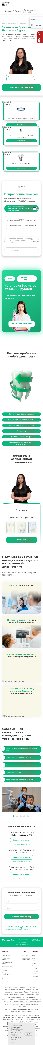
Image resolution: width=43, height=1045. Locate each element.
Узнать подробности (21, 324)
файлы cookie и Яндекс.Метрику (17, 1028)
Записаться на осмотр (21, 917)
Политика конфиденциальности (20, 927)
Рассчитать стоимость (21, 87)
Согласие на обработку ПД (16, 929)
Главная (8, 11)
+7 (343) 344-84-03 (21, 944)
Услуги (18, 11)
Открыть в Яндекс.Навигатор (21, 844)
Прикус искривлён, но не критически (23, 225)
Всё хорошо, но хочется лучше (21, 229)
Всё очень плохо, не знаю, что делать (23, 217)
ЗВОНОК (38, 37)
